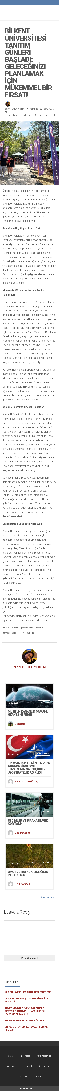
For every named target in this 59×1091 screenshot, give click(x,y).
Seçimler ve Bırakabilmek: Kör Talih (28, 822)
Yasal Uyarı (23, 1076)
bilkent (16, 115)
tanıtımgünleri (51, 115)
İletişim (38, 1076)
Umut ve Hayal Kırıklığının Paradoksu (28, 873)
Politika (46, 753)
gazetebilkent (27, 115)
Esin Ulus (20, 723)
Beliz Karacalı (22, 884)
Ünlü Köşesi (27, 1066)
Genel (38, 753)
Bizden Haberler (45, 1066)
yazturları (31, 633)
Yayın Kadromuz (44, 1056)
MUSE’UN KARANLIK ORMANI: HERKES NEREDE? (28, 713)
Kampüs (34, 108)
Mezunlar (11, 1066)
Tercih (21, 633)
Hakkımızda (25, 1056)
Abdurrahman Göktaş (26, 781)
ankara (8, 115)
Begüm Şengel (23, 832)
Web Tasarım (34, 1089)
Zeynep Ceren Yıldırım (14, 108)
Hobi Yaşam (44, 702)
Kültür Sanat (44, 811)
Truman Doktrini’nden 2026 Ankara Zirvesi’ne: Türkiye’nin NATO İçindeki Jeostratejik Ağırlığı (29, 767)
